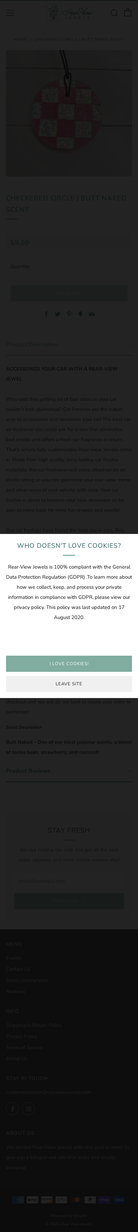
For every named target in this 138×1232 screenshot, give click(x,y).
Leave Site (69, 684)
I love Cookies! (69, 664)
